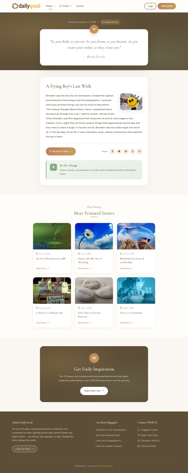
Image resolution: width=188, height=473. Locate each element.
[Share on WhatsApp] (132, 151)
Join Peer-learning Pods (108, 435)
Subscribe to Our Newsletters (111, 429)
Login (150, 6)
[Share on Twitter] (119, 151)
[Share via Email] (139, 151)
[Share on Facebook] (112, 151)
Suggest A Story (149, 429)
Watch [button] (66, 6)
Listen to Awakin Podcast (109, 446)
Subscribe (166, 6)
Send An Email (148, 446)
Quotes (80, 6)
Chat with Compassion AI (108, 440)
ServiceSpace (106, 465)
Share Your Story (149, 435)
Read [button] (49, 6)
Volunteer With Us (150, 440)
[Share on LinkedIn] (126, 151)
